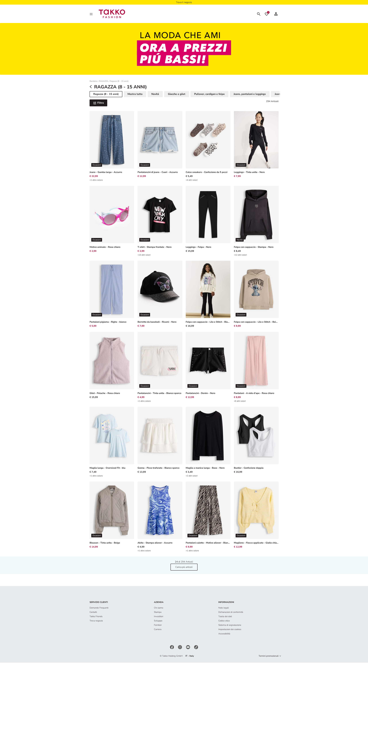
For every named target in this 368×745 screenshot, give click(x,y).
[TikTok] (196, 647)
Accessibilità (224, 633)
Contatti (93, 612)
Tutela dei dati (225, 616)
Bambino (93, 81)
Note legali (223, 607)
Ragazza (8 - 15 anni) (119, 81)
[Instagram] (180, 647)
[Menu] (91, 14)
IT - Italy (189, 655)
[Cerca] (258, 14)
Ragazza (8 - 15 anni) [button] (106, 94)
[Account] (276, 13)
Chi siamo (158, 607)
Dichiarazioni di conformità (230, 612)
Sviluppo (158, 620)
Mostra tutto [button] (135, 94)
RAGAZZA (103, 81)
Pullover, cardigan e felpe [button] (209, 94)
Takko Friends (96, 616)
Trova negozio (96, 620)
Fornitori (158, 625)
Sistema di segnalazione (229, 625)
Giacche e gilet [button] (176, 94)
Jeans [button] (278, 94)
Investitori (158, 616)
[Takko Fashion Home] (112, 13)
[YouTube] (188, 647)
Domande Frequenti (99, 607)
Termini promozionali (268, 655)
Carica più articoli (184, 567)
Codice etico (224, 620)
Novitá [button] (155, 94)
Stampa (157, 612)
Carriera (157, 629)
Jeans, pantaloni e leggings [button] (250, 94)
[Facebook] (172, 647)
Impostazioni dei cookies (229, 629)
